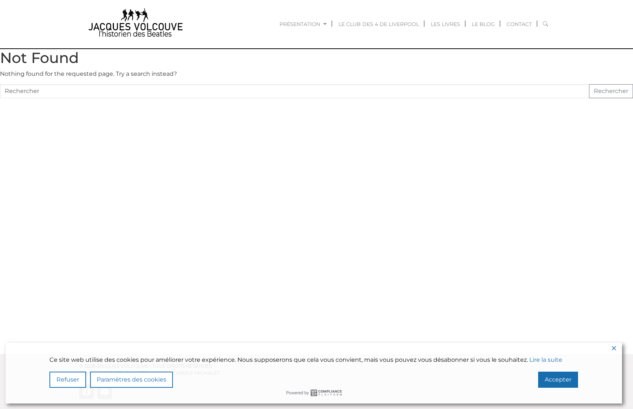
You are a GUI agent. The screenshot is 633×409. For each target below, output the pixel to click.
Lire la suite (545, 359)
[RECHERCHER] (545, 24)
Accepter (558, 379)
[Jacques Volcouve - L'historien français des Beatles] (134, 24)
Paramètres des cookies (131, 379)
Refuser (67, 379)
